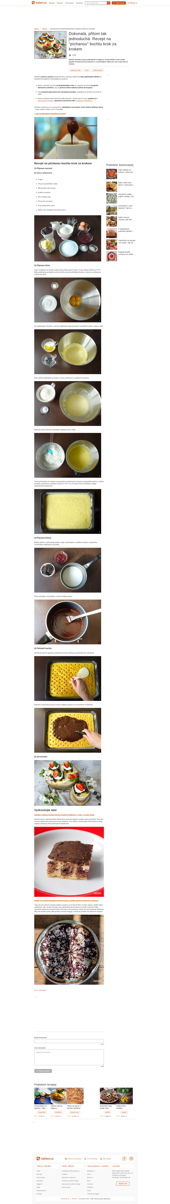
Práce (89, 1190)
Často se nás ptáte (74, 1159)
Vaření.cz (36, 29)
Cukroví (123, 1112)
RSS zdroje (107, 1159)
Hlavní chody (74, 1112)
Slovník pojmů (41, 1190)
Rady (38, 1187)
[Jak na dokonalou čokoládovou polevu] (69, 138)
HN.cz (89, 1174)
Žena (88, 1181)
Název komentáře (40, 1038)
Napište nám (123, 1183)
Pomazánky (41, 1112)
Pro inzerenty (92, 1159)
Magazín (60, 3)
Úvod (38, 1171)
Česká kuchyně (97, 70)
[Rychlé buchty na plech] (69, 862)
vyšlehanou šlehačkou (84, 101)
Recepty (52, 3)
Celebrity (90, 1187)
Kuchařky (79, 3)
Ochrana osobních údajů (70, 1181)
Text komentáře (40, 1048)
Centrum (90, 1184)
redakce (43, 990)
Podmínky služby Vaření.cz (71, 1171)
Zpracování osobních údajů (71, 1184)
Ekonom (90, 1177)
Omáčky (107, 1112)
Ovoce (87, 70)
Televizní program (93, 1194)
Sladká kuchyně (75, 70)
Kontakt (39, 1194)
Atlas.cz (75, 1199)
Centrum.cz (65, 1199)
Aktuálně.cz (91, 1171)
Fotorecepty (69, 3)
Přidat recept (120, 3)
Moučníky (58, 1112)
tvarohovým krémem (45, 101)
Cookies (64, 1174)
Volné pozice (66, 1187)
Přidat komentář (44, 1071)
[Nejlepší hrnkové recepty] (69, 950)
